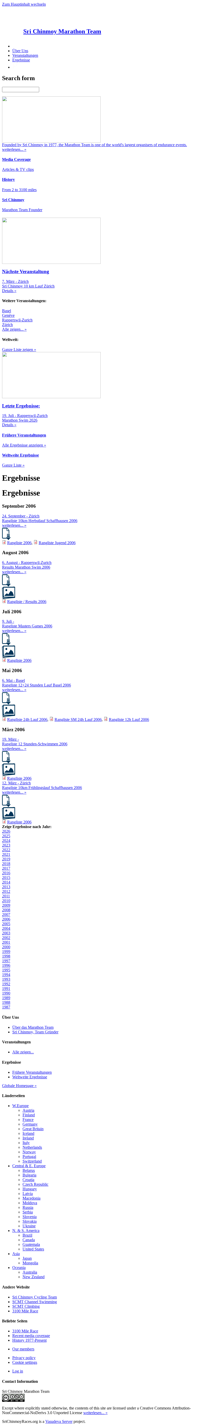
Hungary (30, 1189)
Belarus (29, 1170)
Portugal (29, 1156)
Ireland (28, 1138)
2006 (6, 919)
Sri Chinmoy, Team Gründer (35, 1032)
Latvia (28, 1193)
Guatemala (31, 1244)
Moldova (30, 1203)
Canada (29, 1240)
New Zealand (34, 1277)
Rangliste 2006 (19, 543)
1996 (6, 965)
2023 (6, 845)
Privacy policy (24, 1358)
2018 (6, 863)
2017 (6, 868)
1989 (6, 998)
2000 (6, 947)
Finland (29, 1115)
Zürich (7, 324)
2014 (6, 882)
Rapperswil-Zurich (17, 320)
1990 (6, 993)
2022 (6, 850)
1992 (6, 984)
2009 (6, 905)
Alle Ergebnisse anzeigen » (24, 445)
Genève (8, 315)
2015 (6, 877)
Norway (29, 1152)
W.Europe (20, 1106)
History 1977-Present (29, 1340)
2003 (6, 933)
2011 (6, 896)
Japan (27, 1258)
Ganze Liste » (13, 465)
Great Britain (33, 1129)
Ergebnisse (21, 60)
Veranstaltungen (25, 55)
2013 (6, 887)
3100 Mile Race (25, 1311)
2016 (6, 873)
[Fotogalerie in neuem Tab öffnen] (8, 597)
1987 (6, 1007)
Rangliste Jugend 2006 (57, 543)
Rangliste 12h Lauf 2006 (129, 719)
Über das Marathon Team (33, 1027)
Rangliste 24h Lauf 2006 (27, 719)
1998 (6, 956)
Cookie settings (24, 1362)
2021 (6, 854)
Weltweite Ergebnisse (29, 1077)
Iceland (28, 1133)
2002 (6, 937)
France (28, 1119)
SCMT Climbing (26, 1306)
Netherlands (32, 1147)
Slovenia (30, 1216)
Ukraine (29, 1226)
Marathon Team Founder (22, 210)
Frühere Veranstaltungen (32, 1072)
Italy (26, 1142)
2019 (6, 859)
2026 (6, 831)
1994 (6, 974)
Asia (16, 1253)
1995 (6, 970)
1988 (6, 1002)
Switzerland (32, 1161)
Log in (17, 1371)
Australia (30, 1272)
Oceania (19, 1267)
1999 (6, 951)
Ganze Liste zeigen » (19, 349)
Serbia (28, 1212)
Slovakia (30, 1221)
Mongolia (30, 1263)
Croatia (28, 1179)
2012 (6, 891)
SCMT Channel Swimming (34, 1302)
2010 (6, 900)
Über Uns (20, 51)
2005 (6, 924)
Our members (23, 1349)
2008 (6, 910)
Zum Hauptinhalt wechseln (24, 4)
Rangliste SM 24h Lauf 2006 (78, 719)
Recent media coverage (31, 1335)
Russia (28, 1207)
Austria (28, 1110)
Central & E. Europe (29, 1166)
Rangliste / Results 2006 (26, 601)
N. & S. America (25, 1230)
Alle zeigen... (23, 1052)
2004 (6, 928)
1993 (6, 979)
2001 (6, 942)
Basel (6, 311)
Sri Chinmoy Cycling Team (34, 1297)
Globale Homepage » (19, 1085)
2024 (6, 840)
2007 (6, 914)
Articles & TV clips (18, 169)
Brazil (27, 1235)
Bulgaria (29, 1175)
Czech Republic (35, 1184)
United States (33, 1249)
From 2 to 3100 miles (19, 190)
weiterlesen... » (14, 525)
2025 (6, 836)
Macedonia (31, 1198)
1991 (6, 988)
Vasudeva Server (58, 1421)
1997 (6, 961)
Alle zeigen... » (14, 329)
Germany (30, 1124)
